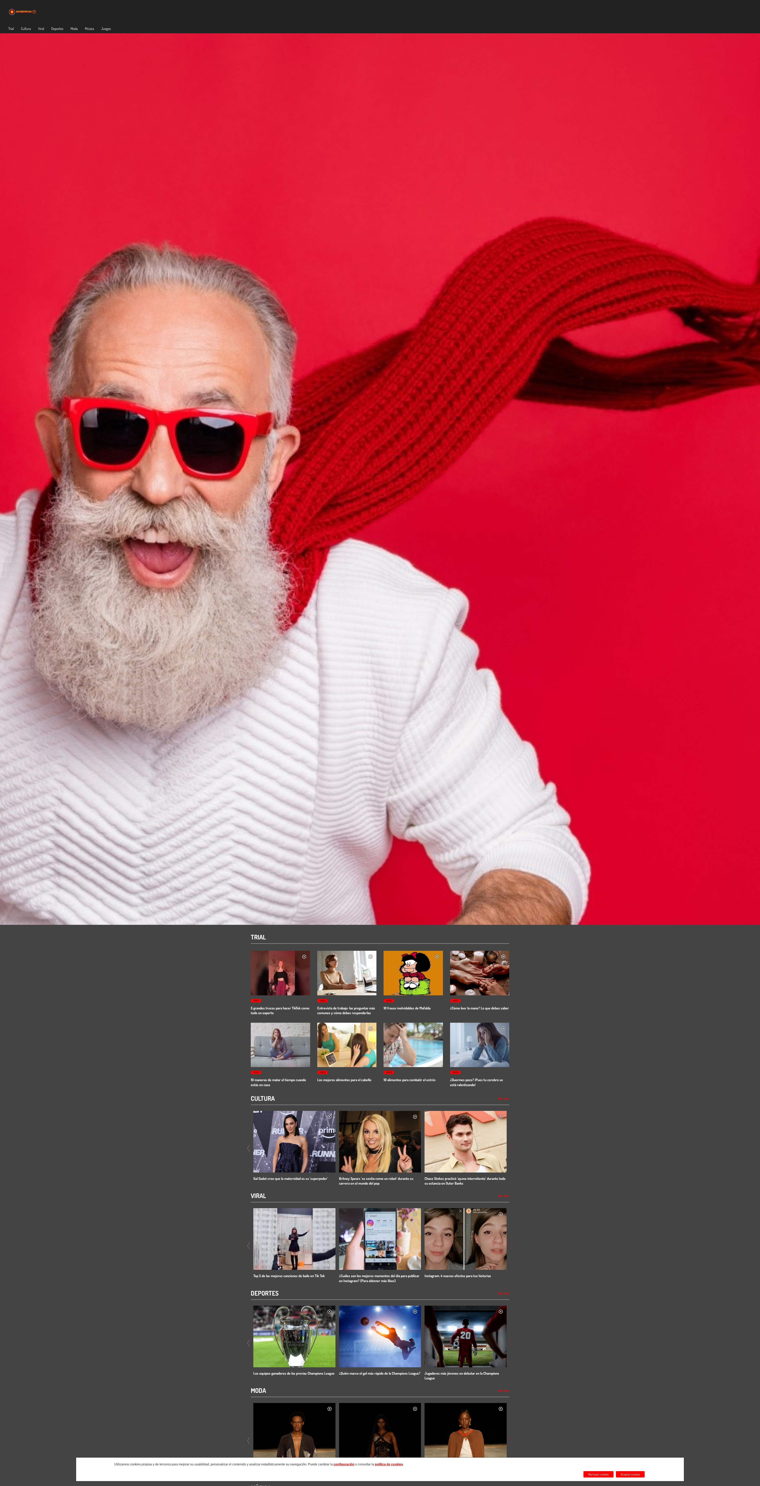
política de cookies (389, 1464)
